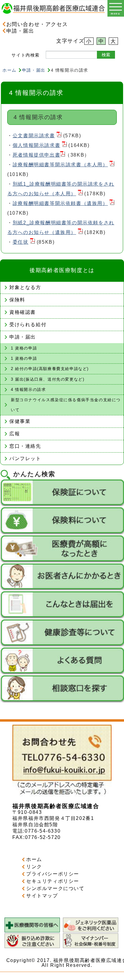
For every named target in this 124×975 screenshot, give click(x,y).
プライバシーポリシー (52, 873)
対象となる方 (25, 287)
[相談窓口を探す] (62, 701)
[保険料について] (62, 532)
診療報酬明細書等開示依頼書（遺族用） (60, 203)
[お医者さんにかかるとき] (62, 588)
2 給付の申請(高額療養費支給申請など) (50, 368)
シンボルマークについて (55, 888)
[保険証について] (62, 504)
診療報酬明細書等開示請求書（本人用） (60, 164)
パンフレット (25, 458)
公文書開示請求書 (34, 135)
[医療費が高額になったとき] (62, 561)
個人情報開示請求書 (36, 145)
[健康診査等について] (62, 645)
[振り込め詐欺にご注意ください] (32, 946)
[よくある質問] (62, 672)
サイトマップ (42, 895)
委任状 (21, 242)
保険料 (17, 299)
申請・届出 (20, 31)
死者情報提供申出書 (36, 155)
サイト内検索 (25, 55)
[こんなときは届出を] (62, 616)
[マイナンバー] (90, 946)
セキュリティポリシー (52, 881)
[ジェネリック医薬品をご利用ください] (90, 930)
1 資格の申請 (24, 348)
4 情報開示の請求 (28, 389)
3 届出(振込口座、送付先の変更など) (47, 379)
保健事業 (19, 421)
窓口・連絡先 (25, 446)
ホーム (9, 70)
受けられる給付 (27, 324)
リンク (34, 866)
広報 (14, 433)
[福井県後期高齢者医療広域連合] (53, 15)
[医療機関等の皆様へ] (32, 930)
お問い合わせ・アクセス (37, 24)
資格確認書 (22, 312)
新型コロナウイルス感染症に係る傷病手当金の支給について (66, 405)
